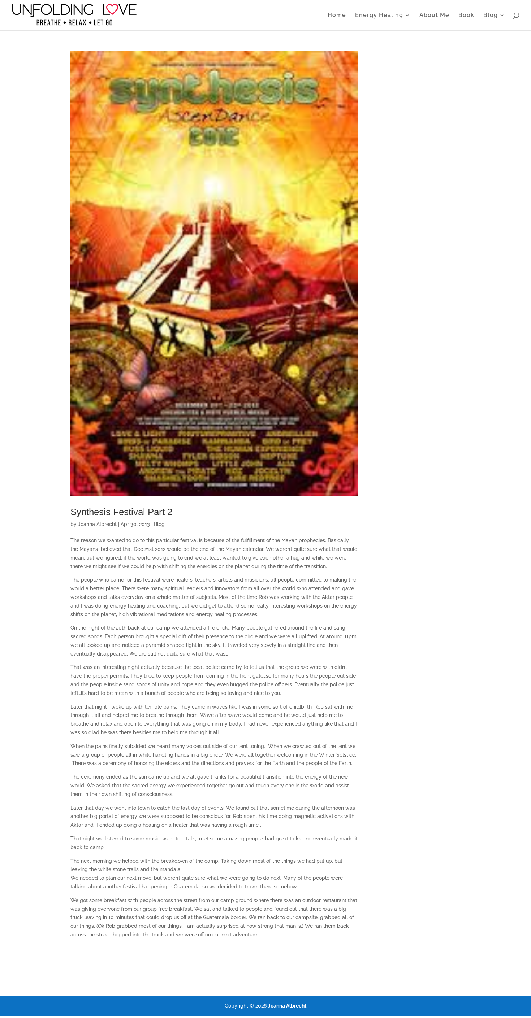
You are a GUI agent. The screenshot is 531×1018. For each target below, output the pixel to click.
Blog (490, 15)
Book (466, 15)
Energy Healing (379, 15)
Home (337, 15)
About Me (434, 15)
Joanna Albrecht (97, 524)
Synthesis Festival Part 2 (121, 511)
